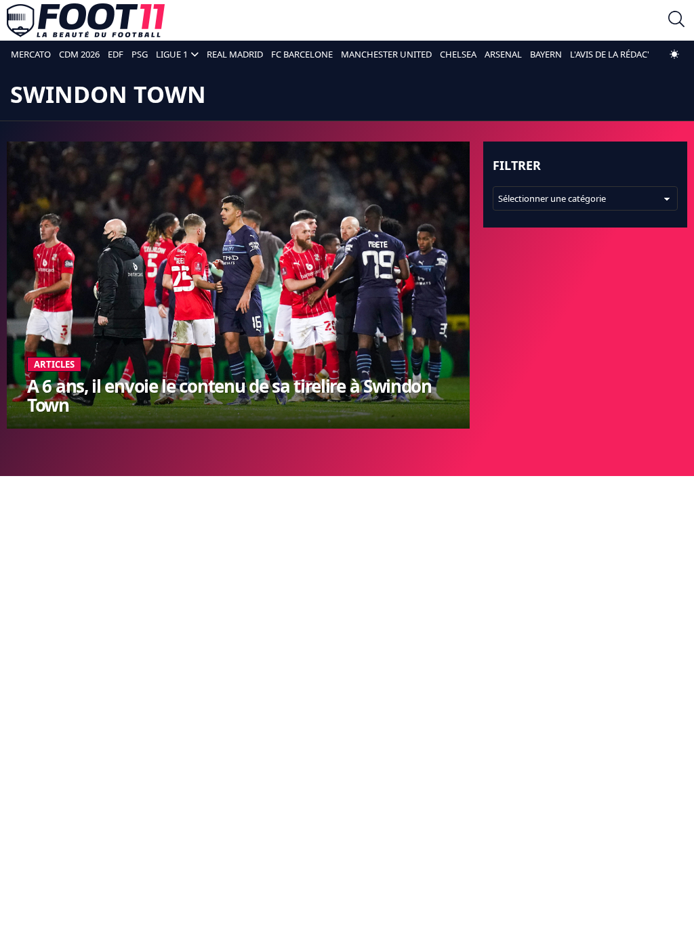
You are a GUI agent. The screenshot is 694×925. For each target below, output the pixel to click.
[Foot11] (86, 20)
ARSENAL (503, 54)
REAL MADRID (235, 54)
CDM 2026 (79, 54)
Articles (54, 364)
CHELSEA (458, 54)
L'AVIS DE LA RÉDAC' (609, 54)
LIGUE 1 (172, 54)
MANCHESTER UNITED (386, 54)
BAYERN (546, 54)
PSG (139, 54)
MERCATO (31, 54)
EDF (115, 54)
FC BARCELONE (302, 54)
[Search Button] (676, 20)
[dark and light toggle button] (674, 54)
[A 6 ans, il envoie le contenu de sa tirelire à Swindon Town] (238, 285)
